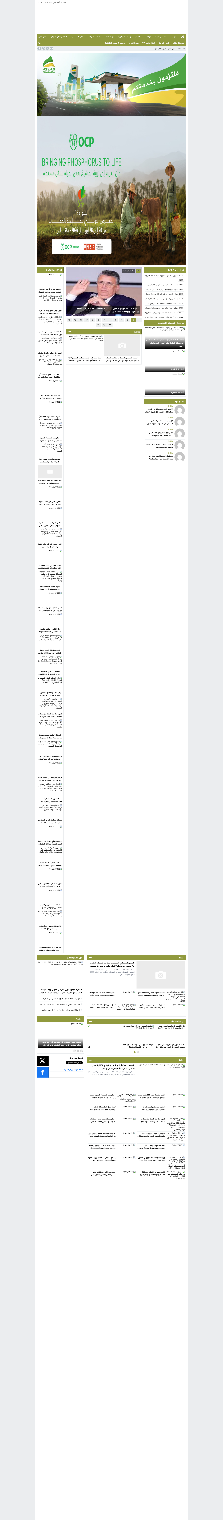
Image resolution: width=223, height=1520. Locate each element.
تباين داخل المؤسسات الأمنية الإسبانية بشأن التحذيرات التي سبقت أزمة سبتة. (50, 525)
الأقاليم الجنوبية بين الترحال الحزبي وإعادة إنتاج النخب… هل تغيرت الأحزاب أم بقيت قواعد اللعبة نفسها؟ (159, 412)
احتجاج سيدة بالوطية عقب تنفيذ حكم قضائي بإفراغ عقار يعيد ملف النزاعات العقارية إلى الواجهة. (50, 548)
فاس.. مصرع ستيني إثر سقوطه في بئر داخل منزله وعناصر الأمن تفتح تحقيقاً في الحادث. (50, 610)
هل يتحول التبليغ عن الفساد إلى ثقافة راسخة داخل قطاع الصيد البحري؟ (161, 435)
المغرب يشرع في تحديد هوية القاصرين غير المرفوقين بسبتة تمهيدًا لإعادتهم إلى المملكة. (50, 504)
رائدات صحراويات (124, 36)
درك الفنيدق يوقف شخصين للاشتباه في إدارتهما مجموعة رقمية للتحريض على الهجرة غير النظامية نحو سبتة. (50, 633)
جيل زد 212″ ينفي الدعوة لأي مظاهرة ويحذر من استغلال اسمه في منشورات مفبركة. (50, 377)
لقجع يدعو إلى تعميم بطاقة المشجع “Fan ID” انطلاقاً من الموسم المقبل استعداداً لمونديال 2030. (85, 360)
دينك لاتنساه (108, 36)
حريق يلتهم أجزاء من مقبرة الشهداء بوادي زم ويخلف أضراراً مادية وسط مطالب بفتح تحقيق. (50, 865)
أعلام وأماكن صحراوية (58, 36)
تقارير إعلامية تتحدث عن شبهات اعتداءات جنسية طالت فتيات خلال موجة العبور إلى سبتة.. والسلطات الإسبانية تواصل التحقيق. (152, 1123)
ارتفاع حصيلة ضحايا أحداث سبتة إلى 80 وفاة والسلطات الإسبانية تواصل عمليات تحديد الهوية (50, 463)
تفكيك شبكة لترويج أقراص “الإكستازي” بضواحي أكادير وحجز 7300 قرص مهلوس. (50, 907)
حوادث (148, 36)
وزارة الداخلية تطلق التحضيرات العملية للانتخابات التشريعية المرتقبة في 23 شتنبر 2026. (50, 695)
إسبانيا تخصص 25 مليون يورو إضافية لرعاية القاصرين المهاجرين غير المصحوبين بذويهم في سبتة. (102, 1160)
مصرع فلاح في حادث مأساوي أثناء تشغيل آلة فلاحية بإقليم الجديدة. (50, 568)
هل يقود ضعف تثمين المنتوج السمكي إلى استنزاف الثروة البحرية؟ (159, 422)
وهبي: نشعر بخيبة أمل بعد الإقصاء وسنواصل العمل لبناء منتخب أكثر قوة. (102, 995)
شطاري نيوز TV (148, 43)
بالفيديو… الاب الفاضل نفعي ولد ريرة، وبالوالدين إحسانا (136, 1046)
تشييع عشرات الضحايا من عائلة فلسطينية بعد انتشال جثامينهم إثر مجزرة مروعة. (152, 1175)
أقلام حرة (138, 36)
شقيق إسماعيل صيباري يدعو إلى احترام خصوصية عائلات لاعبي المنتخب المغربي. (151, 1007)
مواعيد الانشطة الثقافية (115, 43)
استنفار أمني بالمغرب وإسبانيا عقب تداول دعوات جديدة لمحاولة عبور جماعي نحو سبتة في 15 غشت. (50, 951)
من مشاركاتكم (179, 43)
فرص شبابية (164, 43)
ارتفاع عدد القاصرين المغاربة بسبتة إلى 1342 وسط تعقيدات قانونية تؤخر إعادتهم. (50, 441)
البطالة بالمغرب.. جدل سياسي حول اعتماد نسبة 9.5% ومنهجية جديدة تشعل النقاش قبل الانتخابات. (50, 336)
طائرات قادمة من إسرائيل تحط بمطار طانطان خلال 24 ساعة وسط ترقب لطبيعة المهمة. (50, 929)
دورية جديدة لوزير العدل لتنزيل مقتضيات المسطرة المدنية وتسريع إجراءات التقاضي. (144, 48)
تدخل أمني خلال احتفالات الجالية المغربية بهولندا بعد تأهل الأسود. (102, 1006)
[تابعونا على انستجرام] (43, 48)
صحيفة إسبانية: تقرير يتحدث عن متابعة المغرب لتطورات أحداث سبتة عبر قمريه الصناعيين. (50, 823)
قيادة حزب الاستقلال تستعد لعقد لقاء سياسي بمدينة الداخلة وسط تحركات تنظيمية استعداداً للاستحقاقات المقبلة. (50, 803)
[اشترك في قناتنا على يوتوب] (51, 48)
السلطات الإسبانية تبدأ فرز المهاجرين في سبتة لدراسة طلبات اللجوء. (152, 1148)
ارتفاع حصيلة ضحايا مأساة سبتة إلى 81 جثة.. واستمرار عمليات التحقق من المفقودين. (50, 780)
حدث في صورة (160, 36)
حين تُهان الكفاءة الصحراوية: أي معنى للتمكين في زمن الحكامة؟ (161, 457)
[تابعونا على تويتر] (47, 48)
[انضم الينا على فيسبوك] (39, 48)
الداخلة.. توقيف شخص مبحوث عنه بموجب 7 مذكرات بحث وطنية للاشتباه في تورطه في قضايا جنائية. (50, 739)
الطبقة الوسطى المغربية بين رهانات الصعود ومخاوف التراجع (159, 446)
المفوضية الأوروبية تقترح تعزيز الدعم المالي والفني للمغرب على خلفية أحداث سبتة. (103, 1175)
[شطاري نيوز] (111, 19)
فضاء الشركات (94, 36)
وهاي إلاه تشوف (78, 36)
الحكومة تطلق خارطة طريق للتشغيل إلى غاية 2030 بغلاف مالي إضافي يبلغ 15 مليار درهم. (50, 653)
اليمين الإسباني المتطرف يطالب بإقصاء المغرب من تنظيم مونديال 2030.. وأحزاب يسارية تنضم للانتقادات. (122, 360)
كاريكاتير (42, 36)
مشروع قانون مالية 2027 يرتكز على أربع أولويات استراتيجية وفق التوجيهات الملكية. (50, 759)
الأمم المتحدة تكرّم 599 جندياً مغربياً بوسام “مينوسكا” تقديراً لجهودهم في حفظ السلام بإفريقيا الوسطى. (50, 421)
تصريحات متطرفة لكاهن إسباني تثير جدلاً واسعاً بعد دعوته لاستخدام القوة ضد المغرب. (50, 886)
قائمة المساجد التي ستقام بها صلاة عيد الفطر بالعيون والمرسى (104, 1046)
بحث (40, 43)
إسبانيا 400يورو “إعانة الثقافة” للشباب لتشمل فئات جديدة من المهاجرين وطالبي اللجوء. (169, 1047)
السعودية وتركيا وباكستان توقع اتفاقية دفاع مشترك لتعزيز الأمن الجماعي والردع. (50, 356)
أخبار (174, 36)
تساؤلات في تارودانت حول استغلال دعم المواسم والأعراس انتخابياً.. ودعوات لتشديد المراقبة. (50, 399)
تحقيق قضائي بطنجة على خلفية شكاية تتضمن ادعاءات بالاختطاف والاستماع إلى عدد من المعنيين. (50, 844)
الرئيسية (183, 36)
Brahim (170, 406)
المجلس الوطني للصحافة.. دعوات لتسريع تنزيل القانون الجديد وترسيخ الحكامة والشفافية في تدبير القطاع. (50, 675)
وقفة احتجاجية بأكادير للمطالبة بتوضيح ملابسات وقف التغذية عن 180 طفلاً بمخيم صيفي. (50, 292)
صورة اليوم (134, 43)
